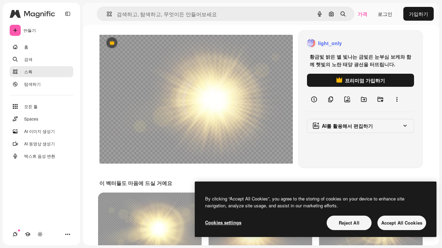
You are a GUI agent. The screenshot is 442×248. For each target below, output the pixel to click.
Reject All (349, 222)
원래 (139, 43)
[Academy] (27, 234)
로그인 (385, 13)
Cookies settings (223, 222)
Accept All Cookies (401, 222)
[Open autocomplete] (106, 14)
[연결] (15, 234)
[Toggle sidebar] (67, 13)
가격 (362, 13)
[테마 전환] (40, 234)
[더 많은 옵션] (397, 99)
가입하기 (418, 13)
